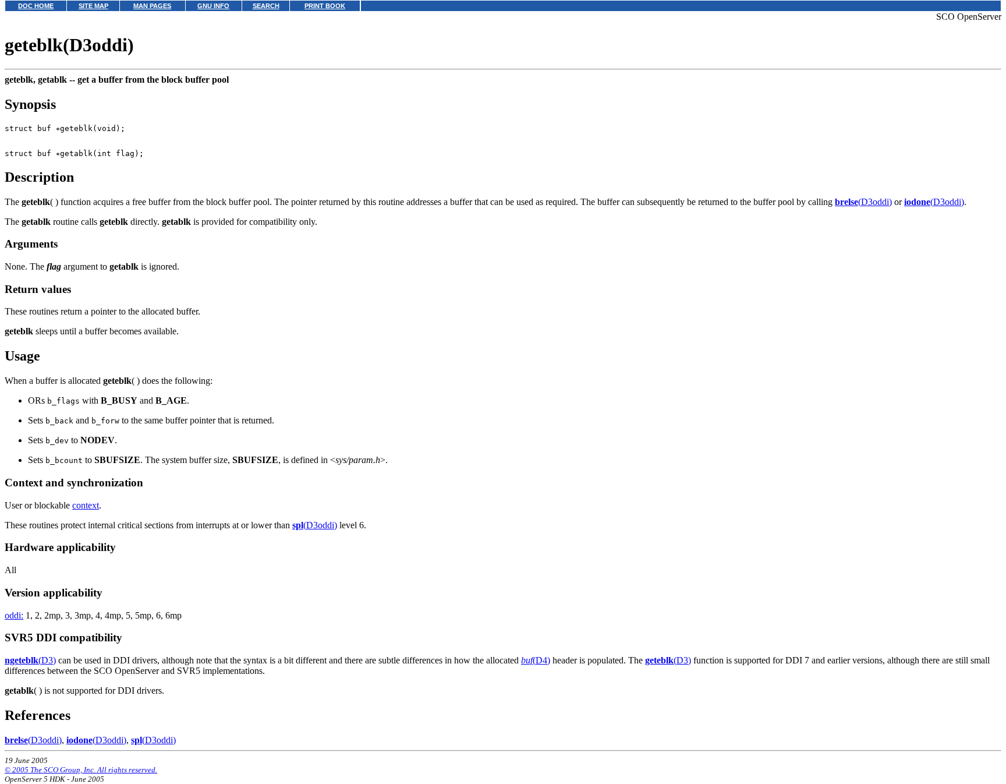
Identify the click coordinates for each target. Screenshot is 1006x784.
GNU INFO (213, 5)
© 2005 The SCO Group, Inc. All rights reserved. (81, 769)
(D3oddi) (863, 202)
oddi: (14, 615)
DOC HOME (36, 5)
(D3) (30, 660)
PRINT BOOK (324, 5)
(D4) (535, 660)
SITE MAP (93, 5)
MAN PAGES (152, 5)
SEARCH (266, 5)
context (85, 505)
